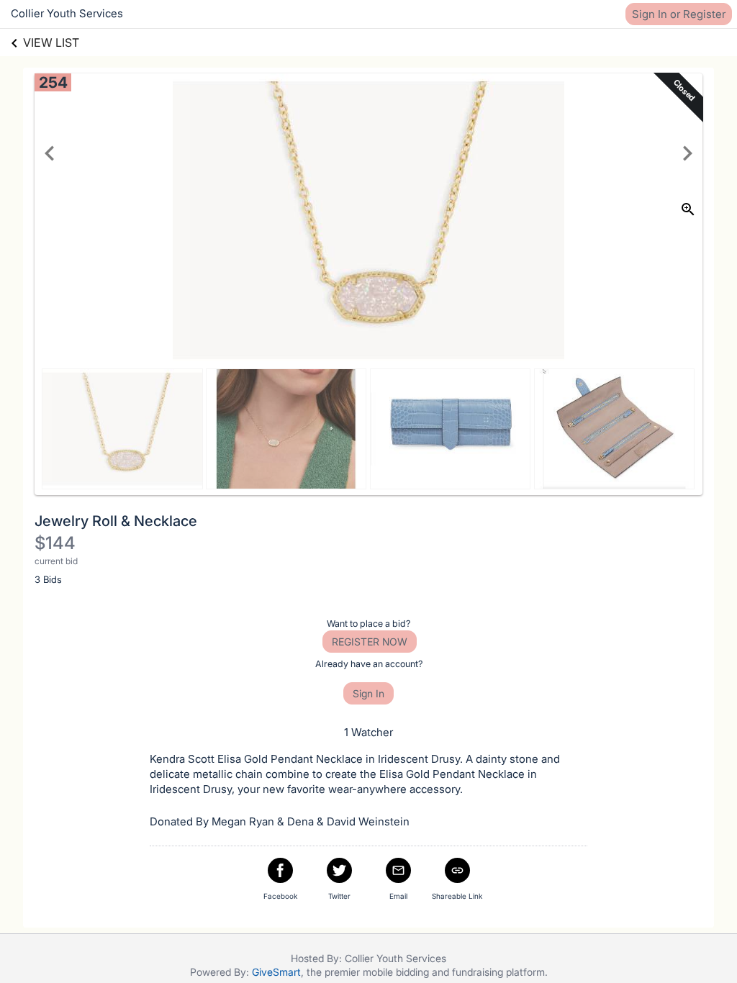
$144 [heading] (55, 543)
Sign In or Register (678, 14)
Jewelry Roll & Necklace (116, 521)
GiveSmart (276, 972)
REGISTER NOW (369, 641)
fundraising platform (498, 972)
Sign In (368, 693)
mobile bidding (396, 972)
